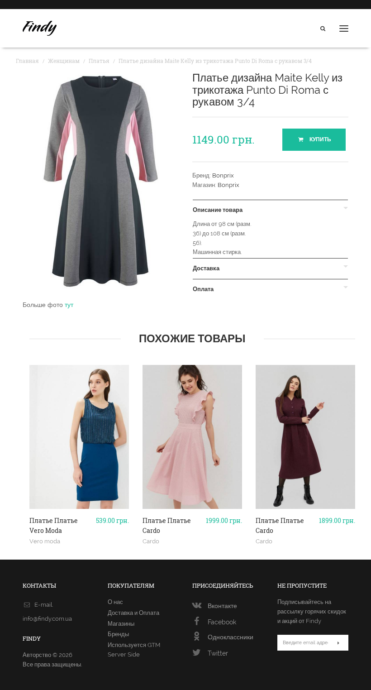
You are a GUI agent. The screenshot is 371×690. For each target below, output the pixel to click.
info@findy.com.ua (47, 618)
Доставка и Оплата (133, 612)
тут (69, 304)
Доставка (206, 268)
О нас (115, 602)
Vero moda (44, 541)
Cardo (151, 541)
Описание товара (218, 210)
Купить (319, 139)
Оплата (203, 289)
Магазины (121, 623)
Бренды (118, 634)
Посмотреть (79, 519)
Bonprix (223, 175)
